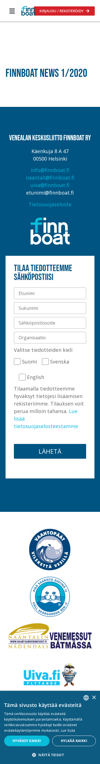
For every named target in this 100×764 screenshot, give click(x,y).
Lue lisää (68, 730)
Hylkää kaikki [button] (74, 740)
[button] (12, 11)
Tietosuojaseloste (50, 204)
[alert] (50, 727)
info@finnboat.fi (50, 170)
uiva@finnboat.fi (50, 185)
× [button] (94, 698)
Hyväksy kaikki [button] (26, 740)
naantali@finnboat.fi (50, 177)
